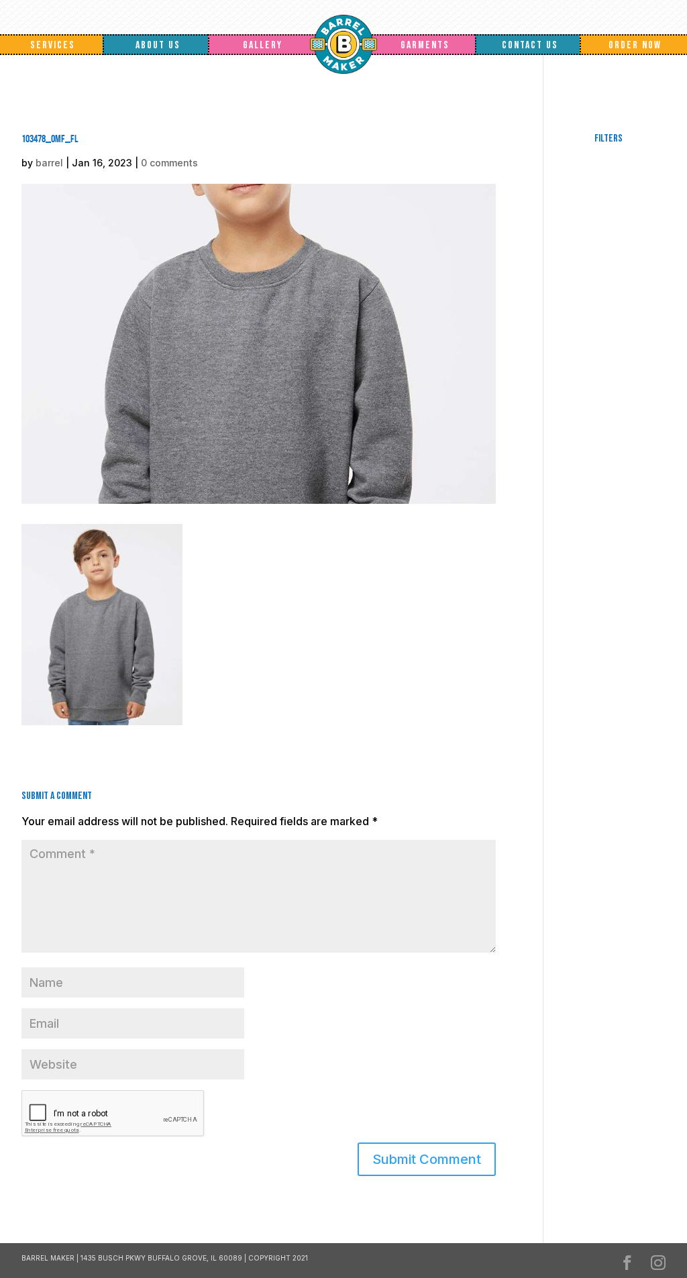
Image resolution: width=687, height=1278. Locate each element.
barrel (49, 162)
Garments (425, 45)
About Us (158, 45)
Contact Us (530, 45)
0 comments (169, 162)
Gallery (262, 45)
